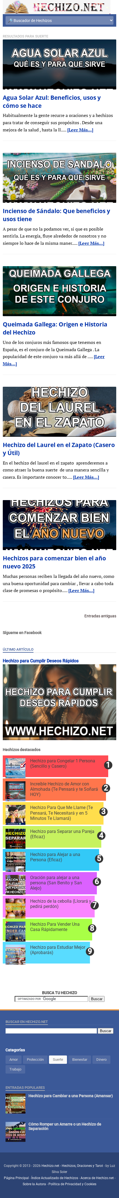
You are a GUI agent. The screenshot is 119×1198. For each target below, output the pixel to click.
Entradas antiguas (100, 616)
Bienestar (79, 1059)
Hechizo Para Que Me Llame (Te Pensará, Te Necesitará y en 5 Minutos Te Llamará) (61, 813)
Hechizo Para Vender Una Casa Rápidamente (55, 927)
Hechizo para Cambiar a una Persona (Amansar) (71, 1096)
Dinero (101, 1059)
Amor (13, 1059)
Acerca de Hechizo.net (97, 1178)
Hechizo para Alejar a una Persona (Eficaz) (55, 857)
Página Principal (16, 1178)
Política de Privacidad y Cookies (72, 1184)
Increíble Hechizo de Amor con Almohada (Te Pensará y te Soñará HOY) (64, 789)
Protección (35, 1059)
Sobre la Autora (34, 1184)
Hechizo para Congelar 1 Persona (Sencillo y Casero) (62, 763)
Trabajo (15, 1069)
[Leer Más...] (80, 130)
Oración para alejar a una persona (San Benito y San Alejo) (56, 883)
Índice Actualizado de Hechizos (54, 1178)
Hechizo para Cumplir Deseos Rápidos (41, 660)
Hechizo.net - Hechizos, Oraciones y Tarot (73, 1166)
